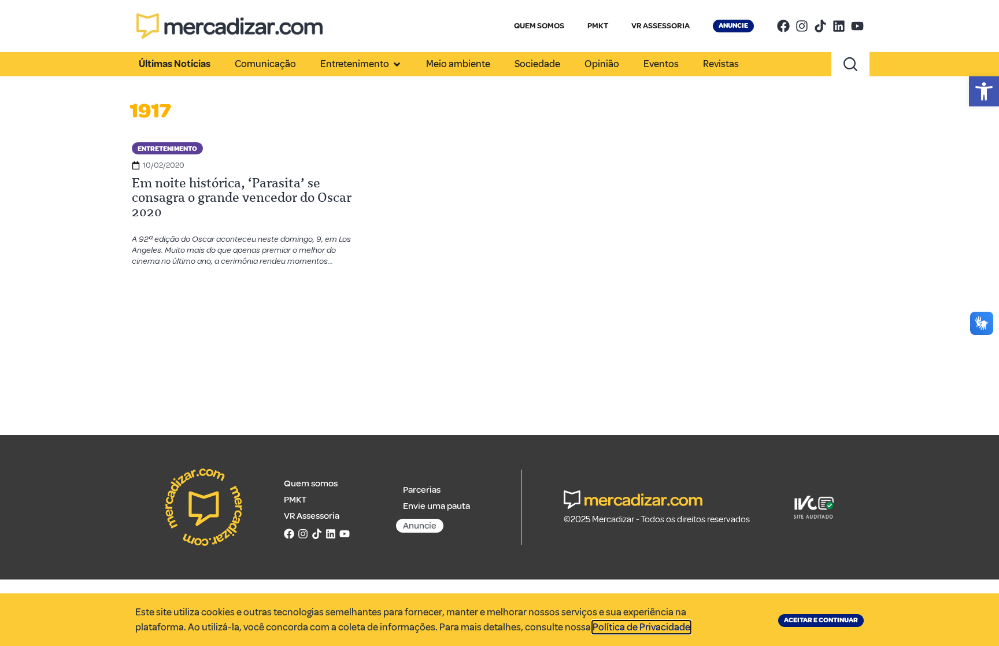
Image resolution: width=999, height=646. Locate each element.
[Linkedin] (838, 26)
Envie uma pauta (436, 506)
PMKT (597, 26)
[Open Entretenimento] (397, 64)
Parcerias (422, 490)
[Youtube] (857, 26)
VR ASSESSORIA (660, 26)
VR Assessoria (311, 516)
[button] (984, 91)
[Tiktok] (820, 26)
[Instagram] (802, 26)
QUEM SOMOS (539, 26)
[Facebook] (783, 26)
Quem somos (311, 483)
